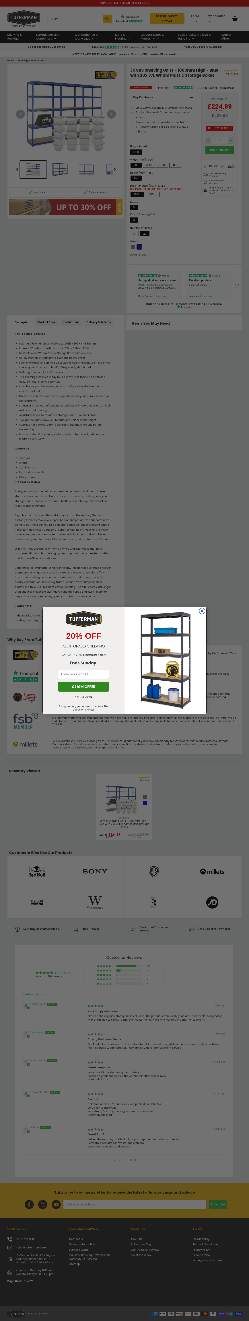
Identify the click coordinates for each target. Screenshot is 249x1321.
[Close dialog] (202, 611)
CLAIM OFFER (84, 686)
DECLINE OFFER (84, 697)
